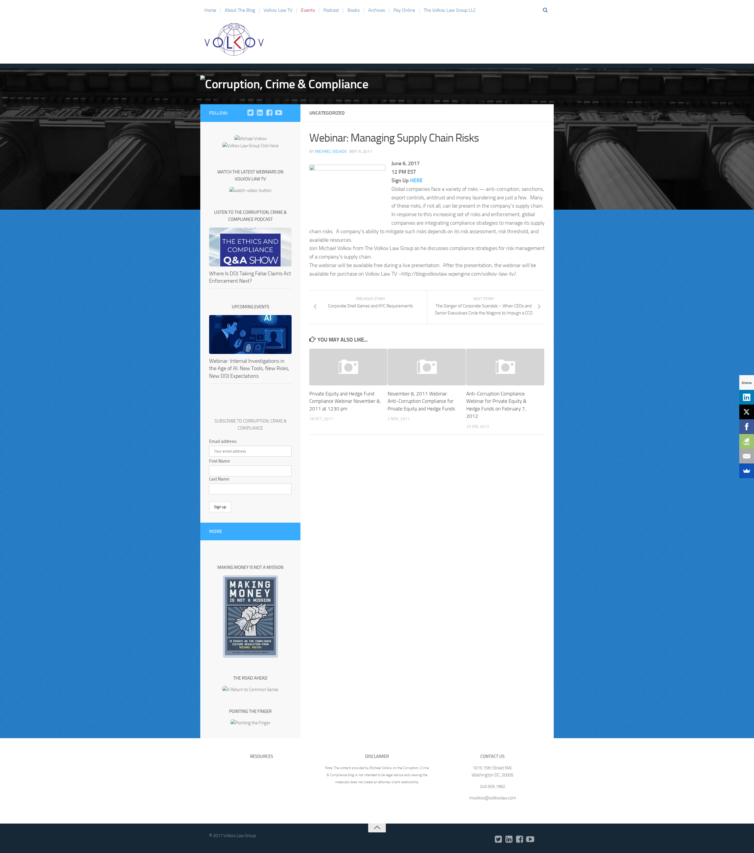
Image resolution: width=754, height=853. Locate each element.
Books (354, 10)
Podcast (331, 10)
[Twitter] (250, 112)
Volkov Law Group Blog (234, 39)
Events (308, 10)
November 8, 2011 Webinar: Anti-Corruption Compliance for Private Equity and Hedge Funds (421, 401)
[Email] (746, 456)
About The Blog (240, 10)
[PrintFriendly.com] (746, 441)
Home (210, 10)
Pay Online (404, 10)
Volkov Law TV (278, 10)
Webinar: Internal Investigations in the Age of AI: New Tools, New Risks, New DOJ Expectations (249, 368)
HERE (416, 180)
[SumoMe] (746, 470)
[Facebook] (269, 112)
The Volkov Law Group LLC (450, 10)
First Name (219, 461)
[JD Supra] (288, 112)
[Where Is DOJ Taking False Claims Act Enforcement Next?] (250, 247)
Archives (376, 10)
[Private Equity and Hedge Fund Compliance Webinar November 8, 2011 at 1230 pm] (348, 367)
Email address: (223, 441)
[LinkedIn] (259, 112)
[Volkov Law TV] (278, 112)
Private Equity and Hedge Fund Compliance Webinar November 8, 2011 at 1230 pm (345, 401)
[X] (746, 412)
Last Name (219, 479)
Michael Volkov (331, 151)
